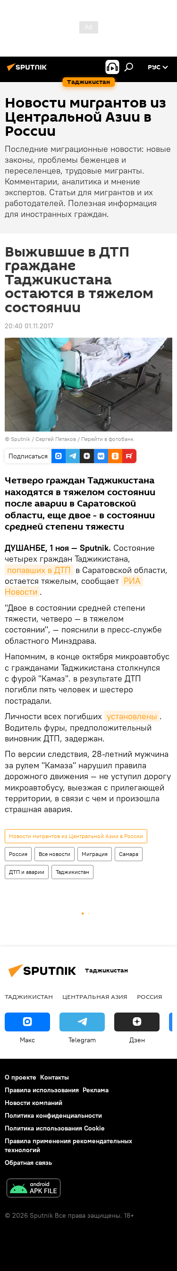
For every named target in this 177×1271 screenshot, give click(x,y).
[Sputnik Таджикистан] (28, 70)
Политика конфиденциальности (53, 1115)
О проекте (20, 1077)
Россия (18, 853)
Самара (128, 853)
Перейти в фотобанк (107, 438)
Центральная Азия (94, 996)
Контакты (54, 1077)
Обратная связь (28, 1162)
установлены (132, 716)
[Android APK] (33, 1189)
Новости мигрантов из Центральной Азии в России (76, 835)
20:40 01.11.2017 (29, 326)
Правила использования (42, 1090)
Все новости (54, 853)
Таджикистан (72, 871)
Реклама (96, 1090)
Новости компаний (33, 1102)
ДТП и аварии (26, 871)
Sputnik (21, 438)
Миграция (95, 853)
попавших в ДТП (39, 570)
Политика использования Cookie (55, 1128)
